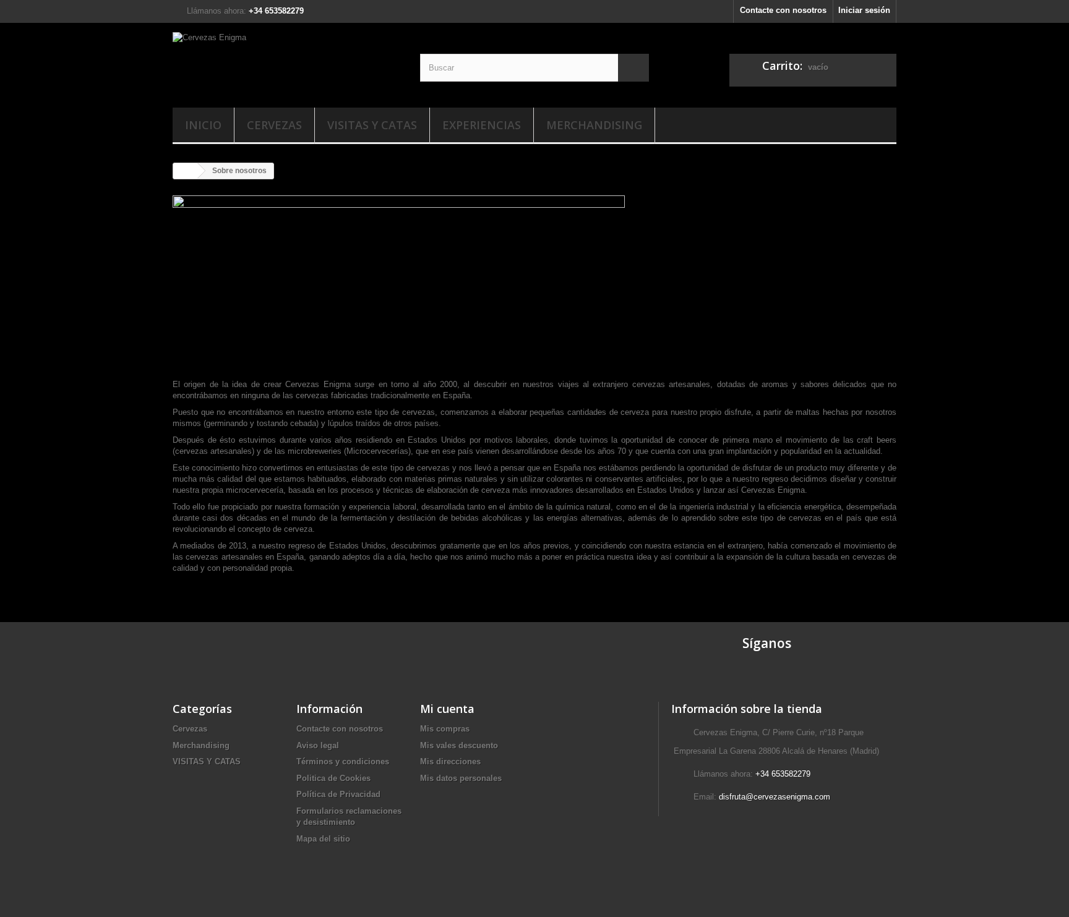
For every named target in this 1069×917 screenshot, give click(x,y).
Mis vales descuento (459, 745)
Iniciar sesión (864, 10)
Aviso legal (317, 745)
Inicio (203, 124)
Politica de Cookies (333, 778)
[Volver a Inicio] (185, 171)
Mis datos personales (461, 778)
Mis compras (445, 728)
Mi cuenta (447, 708)
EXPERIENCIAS (481, 124)
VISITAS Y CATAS (372, 124)
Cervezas (274, 124)
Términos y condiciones (342, 761)
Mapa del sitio (323, 838)
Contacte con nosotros (783, 10)
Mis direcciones (450, 761)
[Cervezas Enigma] (287, 62)
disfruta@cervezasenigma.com (774, 796)
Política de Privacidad (338, 794)
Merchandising (594, 124)
